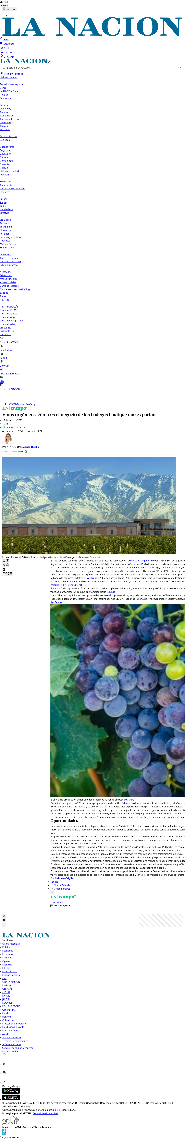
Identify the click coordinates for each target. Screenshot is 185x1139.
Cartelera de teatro (10, 261)
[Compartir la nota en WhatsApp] (7, 565)
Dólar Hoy (5, 108)
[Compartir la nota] (4, 565)
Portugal (55, 585)
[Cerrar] (49, 62)
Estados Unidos (8, 136)
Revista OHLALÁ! (9, 306)
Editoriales (6, 181)
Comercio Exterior (10, 119)
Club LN (7, 52)
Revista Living (7, 317)
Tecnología (6, 226)
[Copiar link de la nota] (4, 569)
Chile (72, 585)
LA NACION (9, 404)
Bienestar (5, 164)
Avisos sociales (8, 282)
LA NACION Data (9, 91)
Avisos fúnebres (8, 278)
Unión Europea (62, 888)
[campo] (15, 409)
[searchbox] (91, 67)
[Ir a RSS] (4, 1082)
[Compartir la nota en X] (7, 574)
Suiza (138, 571)
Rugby (3, 202)
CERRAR (4, 2)
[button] (92, 225)
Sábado (4, 292)
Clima (3, 87)
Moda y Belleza (8, 244)
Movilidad (5, 122)
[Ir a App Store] (11, 1099)
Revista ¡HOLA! (8, 310)
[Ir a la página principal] (92, 35)
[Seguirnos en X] (4, 1064)
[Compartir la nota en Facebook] (4, 574)
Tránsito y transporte (11, 84)
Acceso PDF (6, 271)
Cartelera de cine (9, 258)
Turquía (111, 591)
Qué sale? (5, 254)
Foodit (6, 48)
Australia (92, 578)
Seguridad (5, 150)
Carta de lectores (9, 285)
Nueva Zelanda (62, 885)
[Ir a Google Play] (11, 1092)
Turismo (4, 223)
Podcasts (5, 240)
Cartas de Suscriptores (12, 188)
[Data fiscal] (4, 1133)
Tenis (3, 205)
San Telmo (56, 602)
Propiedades (7, 115)
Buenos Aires (7, 146)
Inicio (6, 39)
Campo (4, 112)
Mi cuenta (8, 56)
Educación (5, 153)
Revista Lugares (8, 313)
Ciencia (4, 167)
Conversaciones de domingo (15, 289)
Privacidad (52, 1113)
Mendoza (128, 803)
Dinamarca (96, 567)
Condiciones (39, 1113)
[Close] (4, 916)
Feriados (4, 233)
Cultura (4, 157)
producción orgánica (139, 560)
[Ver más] (52, 892)
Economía (22, 404)
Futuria (4, 105)
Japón (151, 571)
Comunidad (6, 160)
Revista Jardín (7, 324)
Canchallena (6, 209)
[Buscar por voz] (181, 68)
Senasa (134, 564)
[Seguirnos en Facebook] (4, 1055)
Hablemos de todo (10, 171)
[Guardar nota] (4, 561)
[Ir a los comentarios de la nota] (7, 561)
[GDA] (10, 1123)
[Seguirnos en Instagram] (4, 1073)
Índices (4, 126)
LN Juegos (5, 219)
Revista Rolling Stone (11, 320)
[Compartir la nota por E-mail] (11, 574)
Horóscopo (6, 230)
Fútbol (3, 199)
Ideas (3, 296)
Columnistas (7, 185)
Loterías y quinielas (10, 237)
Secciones (8, 43)
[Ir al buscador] (5, 14)
